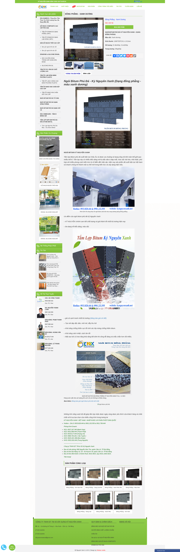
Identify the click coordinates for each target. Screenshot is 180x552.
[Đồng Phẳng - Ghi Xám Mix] (74, 476)
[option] (84, 39)
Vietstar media (101, 550)
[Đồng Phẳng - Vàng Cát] (84, 500)
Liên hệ (139, 6)
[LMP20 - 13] (49, 226)
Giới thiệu (65, 6)
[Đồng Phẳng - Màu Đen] (133, 476)
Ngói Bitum (80, 6)
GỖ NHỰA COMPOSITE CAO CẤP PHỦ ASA (49, 27)
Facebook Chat (161, 550)
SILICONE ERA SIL (47, 65)
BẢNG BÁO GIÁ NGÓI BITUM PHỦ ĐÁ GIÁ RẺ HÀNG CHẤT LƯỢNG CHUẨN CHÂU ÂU (102, 530)
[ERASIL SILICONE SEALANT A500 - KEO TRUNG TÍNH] (49, 173)
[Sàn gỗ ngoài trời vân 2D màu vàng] (49, 200)
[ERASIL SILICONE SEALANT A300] (49, 146)
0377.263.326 (49, 348)
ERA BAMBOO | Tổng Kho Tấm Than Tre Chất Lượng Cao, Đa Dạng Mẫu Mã (50, 20)
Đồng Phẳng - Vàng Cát (84, 511)
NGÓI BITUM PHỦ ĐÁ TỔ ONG (49, 98)
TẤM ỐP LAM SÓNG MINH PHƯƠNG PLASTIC (48, 76)
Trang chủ (54, 6)
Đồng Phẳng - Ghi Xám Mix (74, 487)
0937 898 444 (49, 324)
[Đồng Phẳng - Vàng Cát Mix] (94, 476)
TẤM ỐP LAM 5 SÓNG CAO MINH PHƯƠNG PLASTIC (50, 82)
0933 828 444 (49, 301)
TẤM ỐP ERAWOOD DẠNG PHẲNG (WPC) (50, 32)
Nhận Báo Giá (12, 547)
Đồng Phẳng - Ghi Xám (123, 511)
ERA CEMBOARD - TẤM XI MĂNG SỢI (48, 115)
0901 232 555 (49, 312)
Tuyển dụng (129, 6)
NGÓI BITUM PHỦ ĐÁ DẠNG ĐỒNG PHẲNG (49, 103)
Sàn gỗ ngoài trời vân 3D (49, 47)
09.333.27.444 (49, 337)
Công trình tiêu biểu (105, 6)
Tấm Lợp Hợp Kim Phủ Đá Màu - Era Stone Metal (49, 126)
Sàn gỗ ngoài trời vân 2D (49, 50)
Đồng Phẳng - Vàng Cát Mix (94, 487)
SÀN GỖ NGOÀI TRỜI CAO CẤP (50, 43)
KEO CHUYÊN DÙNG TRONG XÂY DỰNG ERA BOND (49, 60)
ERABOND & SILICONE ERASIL (50, 54)
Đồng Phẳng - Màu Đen (133, 487)
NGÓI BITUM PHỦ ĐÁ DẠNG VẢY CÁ (50, 109)
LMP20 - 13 (49, 238)
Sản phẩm (91, 6)
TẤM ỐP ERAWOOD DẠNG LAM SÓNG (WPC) (50, 38)
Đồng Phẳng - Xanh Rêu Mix (113, 487)
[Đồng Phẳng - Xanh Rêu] (103, 500)
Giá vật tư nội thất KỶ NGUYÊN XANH (102, 537)
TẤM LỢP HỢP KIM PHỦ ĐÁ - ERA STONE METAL (49, 121)
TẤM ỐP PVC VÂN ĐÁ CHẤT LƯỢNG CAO (48, 70)
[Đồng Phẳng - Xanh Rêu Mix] (113, 476)
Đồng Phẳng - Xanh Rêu (103, 511)
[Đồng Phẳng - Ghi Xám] (123, 500)
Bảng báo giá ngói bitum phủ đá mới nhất (85, 401)
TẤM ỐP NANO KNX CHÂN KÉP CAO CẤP (50, 87)
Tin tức (119, 6)
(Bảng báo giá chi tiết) (98, 318)
